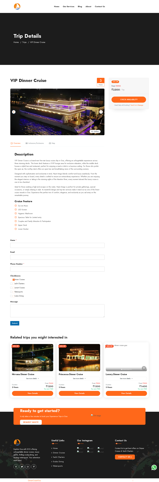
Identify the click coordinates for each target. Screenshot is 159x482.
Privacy (128, 480)
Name (13, 240)
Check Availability (128, 99)
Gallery (96, 131)
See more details (31, 378)
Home (56, 6)
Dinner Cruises (19, 279)
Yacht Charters (19, 284)
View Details (33, 393)
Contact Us (100, 6)
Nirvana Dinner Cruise (23, 374)
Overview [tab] (17, 143)
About (88, 6)
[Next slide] (101, 112)
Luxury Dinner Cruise (116, 374)
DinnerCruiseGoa (34, 480)
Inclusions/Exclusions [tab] (36, 143)
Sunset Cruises (19, 288)
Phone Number (17, 264)
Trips (24, 42)
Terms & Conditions (142, 480)
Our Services (68, 6)
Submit (15, 323)
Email (12, 252)
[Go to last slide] (13, 112)
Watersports (18, 292)
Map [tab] (53, 143)
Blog (80, 6)
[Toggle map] (97, 368)
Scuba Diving (19, 296)
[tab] (27, 369)
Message (14, 302)
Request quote (31, 422)
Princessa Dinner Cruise (71, 374)
